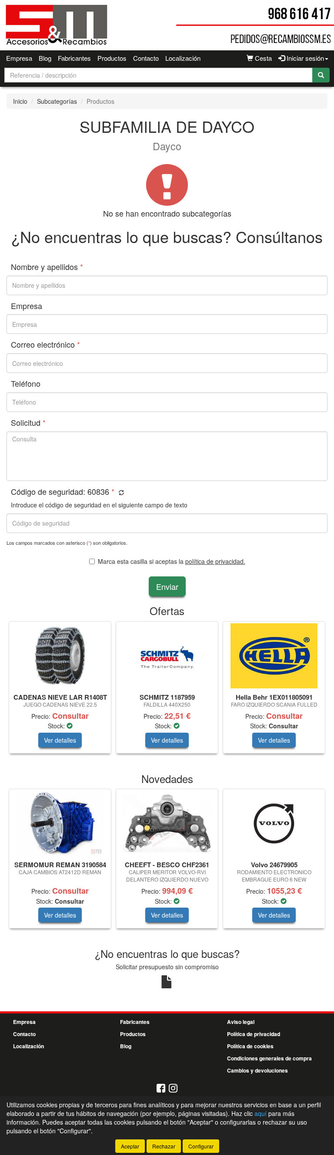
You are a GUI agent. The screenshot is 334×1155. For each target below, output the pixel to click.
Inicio (20, 101)
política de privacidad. (215, 561)
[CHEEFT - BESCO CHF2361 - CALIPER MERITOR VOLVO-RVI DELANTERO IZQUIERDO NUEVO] (167, 823)
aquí (260, 1113)
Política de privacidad (253, 1034)
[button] (120, 492)
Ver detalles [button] (60, 740)
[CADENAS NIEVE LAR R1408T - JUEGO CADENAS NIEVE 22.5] (60, 655)
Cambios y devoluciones (257, 1070)
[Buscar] (321, 75)
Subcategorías (57, 101)
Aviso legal (240, 1022)
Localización (182, 58)
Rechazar (163, 1146)
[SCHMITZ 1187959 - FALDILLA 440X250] (167, 655)
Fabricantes (74, 58)
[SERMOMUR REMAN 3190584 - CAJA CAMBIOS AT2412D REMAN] (60, 823)
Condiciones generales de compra (269, 1058)
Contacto (146, 58)
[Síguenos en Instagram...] (173, 1089)
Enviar (167, 586)
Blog (45, 58)
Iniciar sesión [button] (304, 58)
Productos (112, 58)
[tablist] (167, 691)
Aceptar (130, 1146)
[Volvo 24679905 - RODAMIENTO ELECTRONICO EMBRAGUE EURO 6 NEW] (274, 823)
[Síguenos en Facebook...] (161, 1089)
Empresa (19, 58)
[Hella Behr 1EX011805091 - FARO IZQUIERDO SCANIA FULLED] (274, 655)
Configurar (201, 1146)
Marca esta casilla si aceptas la (171, 561)
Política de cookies (250, 1046)
